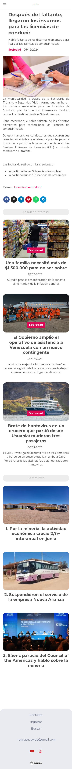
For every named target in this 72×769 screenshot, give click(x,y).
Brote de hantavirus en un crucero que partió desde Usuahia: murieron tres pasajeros (36, 433)
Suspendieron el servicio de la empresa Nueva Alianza (38, 597)
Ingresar (36, 722)
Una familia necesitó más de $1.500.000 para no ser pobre (36, 265)
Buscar (36, 728)
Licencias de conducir (28, 187)
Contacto (36, 715)
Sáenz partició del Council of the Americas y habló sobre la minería (36, 660)
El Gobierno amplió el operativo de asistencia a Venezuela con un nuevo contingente (36, 345)
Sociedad (14, 49)
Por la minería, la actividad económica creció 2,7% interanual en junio (38, 533)
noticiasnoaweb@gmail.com (36, 739)
